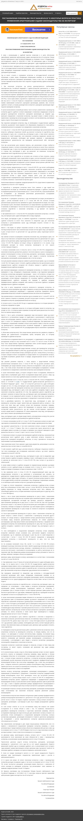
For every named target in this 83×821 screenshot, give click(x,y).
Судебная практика (21, 13)
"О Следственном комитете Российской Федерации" (69, 55)
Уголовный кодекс (7, 13)
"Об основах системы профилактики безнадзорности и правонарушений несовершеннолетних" (69, 116)
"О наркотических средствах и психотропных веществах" (69, 143)
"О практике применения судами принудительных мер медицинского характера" (69, 219)
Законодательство (35, 13)
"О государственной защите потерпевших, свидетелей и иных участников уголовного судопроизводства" (70, 65)
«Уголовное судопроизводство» (35, 814)
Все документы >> (76, 356)
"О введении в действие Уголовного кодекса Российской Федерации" (69, 153)
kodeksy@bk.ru (20, 816)
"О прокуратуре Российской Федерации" (69, 107)
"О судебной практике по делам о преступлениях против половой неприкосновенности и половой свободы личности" (69, 207)
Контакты (79, 1)
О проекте (58, 13)
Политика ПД (18, 819)
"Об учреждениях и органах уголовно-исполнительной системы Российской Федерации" (69, 34)
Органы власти (48, 13)
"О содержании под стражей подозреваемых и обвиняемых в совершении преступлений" (70, 44)
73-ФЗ (17, 381)
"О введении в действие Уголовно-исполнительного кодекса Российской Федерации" (69, 162)
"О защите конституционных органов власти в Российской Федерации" (68, 171)
